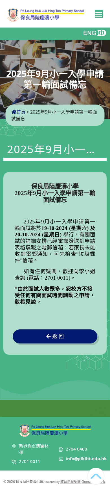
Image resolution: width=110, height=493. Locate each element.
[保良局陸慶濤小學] (55, 430)
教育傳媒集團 (70, 481)
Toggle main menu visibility (99, 14)
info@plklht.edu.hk (86, 458)
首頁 (20, 112)
